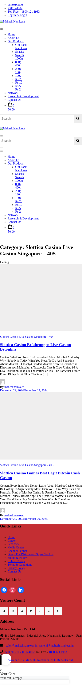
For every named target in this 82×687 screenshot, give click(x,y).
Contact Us (14, 99)
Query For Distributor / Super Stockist (30, 554)
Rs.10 (18, 82)
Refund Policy (16, 561)
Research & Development (23, 96)
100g (18, 75)
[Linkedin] (21, 590)
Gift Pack (21, 44)
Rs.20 (18, 79)
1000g (19, 58)
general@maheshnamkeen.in (56, 645)
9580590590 (15, 4)
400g (18, 65)
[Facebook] (4, 590)
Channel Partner (17, 550)
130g (18, 72)
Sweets (19, 55)
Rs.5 (18, 86)
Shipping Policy (17, 557)
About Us (13, 38)
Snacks (19, 51)
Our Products (16, 41)
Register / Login (17, 15)
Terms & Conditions (20, 564)
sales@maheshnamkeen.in (21, 645)
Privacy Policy (16, 568)
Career (12, 540)
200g (18, 68)
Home (11, 34)
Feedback (13, 544)
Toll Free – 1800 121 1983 (24, 11)
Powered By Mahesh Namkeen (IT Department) (41, 659)
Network (13, 92)
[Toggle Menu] (1, 29)
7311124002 (15, 8)
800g (18, 62)
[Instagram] (12, 590)
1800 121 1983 (58, 652)
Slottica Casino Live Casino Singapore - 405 (26, 336)
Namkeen (21, 48)
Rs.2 (18, 89)
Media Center (16, 547)
